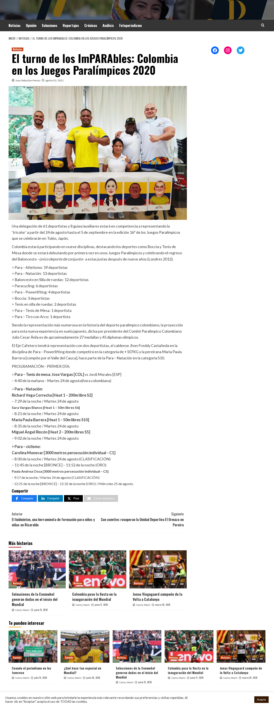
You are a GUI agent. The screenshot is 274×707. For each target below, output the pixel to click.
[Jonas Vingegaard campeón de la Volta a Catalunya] (158, 569)
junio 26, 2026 (93, 677)
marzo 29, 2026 (162, 604)
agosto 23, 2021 (54, 80)
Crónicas (90, 25)
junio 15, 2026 (41, 610)
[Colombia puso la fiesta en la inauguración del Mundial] (97, 569)
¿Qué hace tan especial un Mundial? (82, 670)
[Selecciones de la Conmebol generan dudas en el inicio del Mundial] (37, 569)
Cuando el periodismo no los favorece (31, 670)
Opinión (31, 25)
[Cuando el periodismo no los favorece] (33, 646)
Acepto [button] (261, 699)
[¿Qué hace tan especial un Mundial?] (85, 646)
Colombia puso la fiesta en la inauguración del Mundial (94, 596)
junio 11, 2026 (101, 604)
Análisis (108, 25)
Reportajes (71, 25)
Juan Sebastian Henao (27, 80)
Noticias (15, 25)
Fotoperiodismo (130, 25)
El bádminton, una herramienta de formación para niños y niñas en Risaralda (53, 519)
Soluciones (49, 25)
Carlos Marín (22, 610)
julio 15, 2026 (40, 677)
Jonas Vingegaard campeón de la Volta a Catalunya (157, 596)
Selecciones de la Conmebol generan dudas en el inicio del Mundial (35, 599)
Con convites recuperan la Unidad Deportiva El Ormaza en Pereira (142, 519)
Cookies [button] (245, 699)
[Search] (262, 25)
